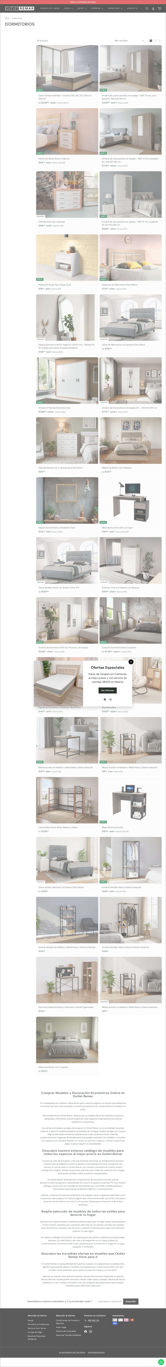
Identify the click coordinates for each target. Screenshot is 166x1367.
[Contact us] (161, 1362)
